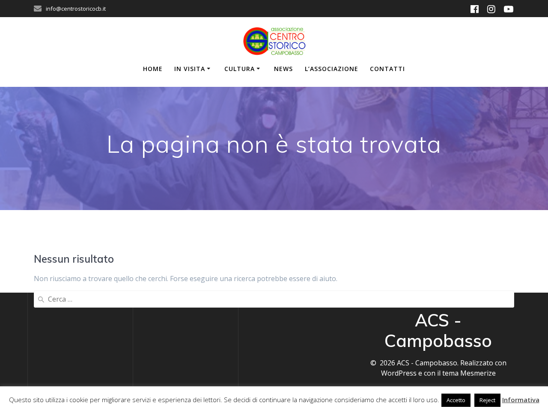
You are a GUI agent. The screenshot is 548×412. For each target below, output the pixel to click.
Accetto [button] (456, 400)
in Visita (189, 69)
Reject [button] (487, 400)
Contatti (387, 69)
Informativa (520, 399)
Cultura (239, 69)
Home (153, 69)
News (283, 69)
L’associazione (331, 69)
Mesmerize (478, 373)
